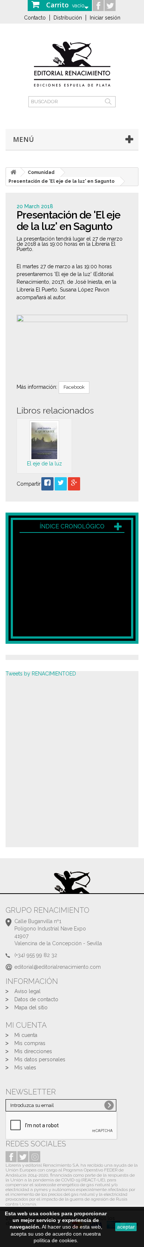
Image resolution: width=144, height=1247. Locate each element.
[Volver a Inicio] (13, 172)
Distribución (68, 18)
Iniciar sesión (105, 18)
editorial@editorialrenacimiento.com (57, 967)
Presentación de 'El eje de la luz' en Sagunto (61, 181)
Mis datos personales (39, 1059)
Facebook (74, 387)
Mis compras (29, 1043)
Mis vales (25, 1067)
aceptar (126, 1227)
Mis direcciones (33, 1051)
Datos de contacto (36, 999)
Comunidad (41, 172)
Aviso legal (27, 991)
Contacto (35, 18)
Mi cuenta (25, 1035)
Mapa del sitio (31, 1007)
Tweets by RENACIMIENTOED (41, 674)
